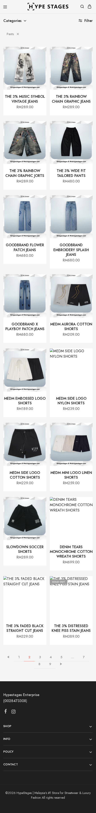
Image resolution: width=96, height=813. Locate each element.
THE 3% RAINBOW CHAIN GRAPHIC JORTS (24, 173)
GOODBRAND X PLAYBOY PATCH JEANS (24, 326)
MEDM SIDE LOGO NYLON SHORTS (71, 401)
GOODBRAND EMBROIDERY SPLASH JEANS (71, 249)
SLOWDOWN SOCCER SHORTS (25, 549)
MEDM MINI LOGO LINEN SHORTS (71, 475)
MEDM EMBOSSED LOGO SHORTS (25, 401)
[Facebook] (6, 712)
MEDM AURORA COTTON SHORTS (71, 326)
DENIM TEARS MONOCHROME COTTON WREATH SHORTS (71, 551)
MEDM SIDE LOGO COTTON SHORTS (25, 475)
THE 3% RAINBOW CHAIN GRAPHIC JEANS (71, 99)
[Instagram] (13, 712)
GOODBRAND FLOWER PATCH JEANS (25, 247)
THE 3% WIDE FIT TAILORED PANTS (71, 173)
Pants (10, 34)
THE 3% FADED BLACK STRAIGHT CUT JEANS (25, 628)
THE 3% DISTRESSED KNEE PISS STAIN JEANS (71, 628)
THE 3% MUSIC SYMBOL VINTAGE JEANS (25, 99)
